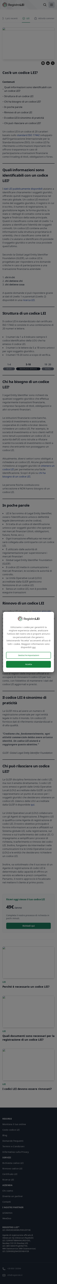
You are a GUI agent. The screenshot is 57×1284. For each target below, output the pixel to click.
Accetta (28, 664)
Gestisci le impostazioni (28, 655)
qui (34, 647)
